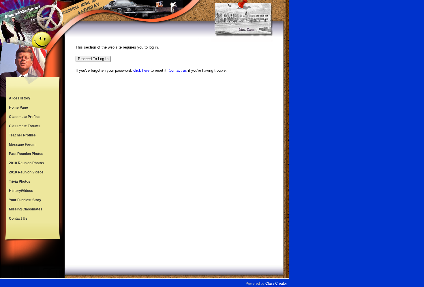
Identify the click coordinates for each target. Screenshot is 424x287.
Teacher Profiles (22, 135)
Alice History (19, 98)
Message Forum (22, 144)
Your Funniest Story (25, 200)
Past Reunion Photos (26, 154)
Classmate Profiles (24, 117)
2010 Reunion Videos (26, 172)
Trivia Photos (19, 181)
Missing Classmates (25, 209)
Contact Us (18, 218)
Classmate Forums (24, 126)
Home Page (18, 107)
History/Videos (21, 191)
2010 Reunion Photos (26, 163)
